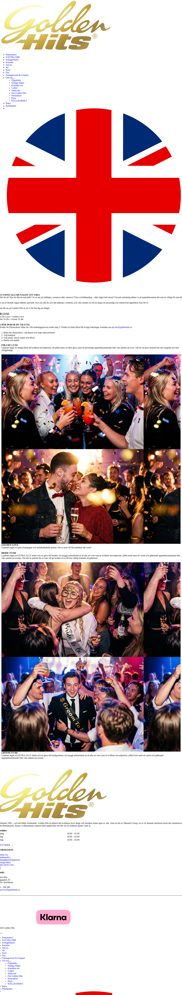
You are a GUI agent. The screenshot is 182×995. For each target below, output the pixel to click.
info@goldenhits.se (123, 327)
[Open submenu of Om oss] (14, 78)
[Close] (1, 933)
